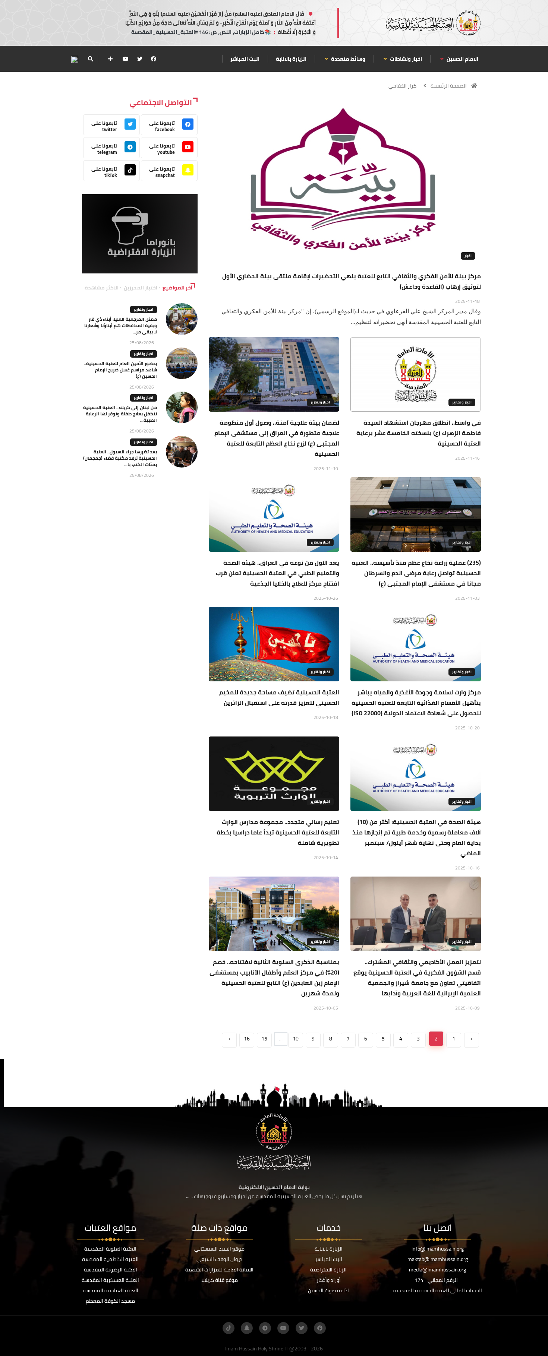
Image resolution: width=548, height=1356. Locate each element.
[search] (90, 59)
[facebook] (153, 59)
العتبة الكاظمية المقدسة (110, 1259)
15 (264, 1038)
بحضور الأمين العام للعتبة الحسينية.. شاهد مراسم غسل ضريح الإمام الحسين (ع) (120, 369)
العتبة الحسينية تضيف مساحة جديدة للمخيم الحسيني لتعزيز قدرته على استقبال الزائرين (279, 697)
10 (296, 1038)
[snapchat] (247, 1328)
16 (247, 1038)
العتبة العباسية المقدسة (110, 1290)
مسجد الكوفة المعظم (110, 1301)
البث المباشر (244, 59)
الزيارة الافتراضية (328, 1269)
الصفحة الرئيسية (449, 86)
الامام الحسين (461, 59)
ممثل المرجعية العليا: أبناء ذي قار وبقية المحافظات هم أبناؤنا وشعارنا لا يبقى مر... (120, 325)
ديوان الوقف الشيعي (219, 1259)
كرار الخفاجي (402, 86)
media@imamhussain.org (437, 1269)
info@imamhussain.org (438, 1249)
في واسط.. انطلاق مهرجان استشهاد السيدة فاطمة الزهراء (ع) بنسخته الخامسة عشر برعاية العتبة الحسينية (418, 433)
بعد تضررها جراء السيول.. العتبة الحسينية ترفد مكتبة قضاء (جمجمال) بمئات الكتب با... (120, 458)
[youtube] (125, 59)
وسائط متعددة (347, 59)
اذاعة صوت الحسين (328, 1290)
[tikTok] (228, 1328)
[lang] (74, 59)
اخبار (468, 255)
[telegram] (265, 1328)
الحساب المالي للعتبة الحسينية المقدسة (437, 1290)
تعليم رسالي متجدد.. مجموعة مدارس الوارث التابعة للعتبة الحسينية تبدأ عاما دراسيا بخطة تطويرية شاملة (278, 832)
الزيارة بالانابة (291, 59)
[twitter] (139, 59)
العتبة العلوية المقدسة (110, 1249)
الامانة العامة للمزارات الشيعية (219, 1269)
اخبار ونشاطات (405, 59)
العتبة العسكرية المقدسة (110, 1280)
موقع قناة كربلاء (219, 1280)
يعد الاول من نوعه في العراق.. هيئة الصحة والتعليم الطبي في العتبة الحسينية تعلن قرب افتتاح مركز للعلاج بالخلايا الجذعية (277, 573)
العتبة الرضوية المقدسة (110, 1269)
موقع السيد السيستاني (219, 1249)
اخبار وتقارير (462, 402)
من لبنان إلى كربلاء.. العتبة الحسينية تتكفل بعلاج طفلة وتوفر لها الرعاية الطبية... (120, 413)
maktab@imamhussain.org (437, 1259)
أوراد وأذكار (328, 1280)
